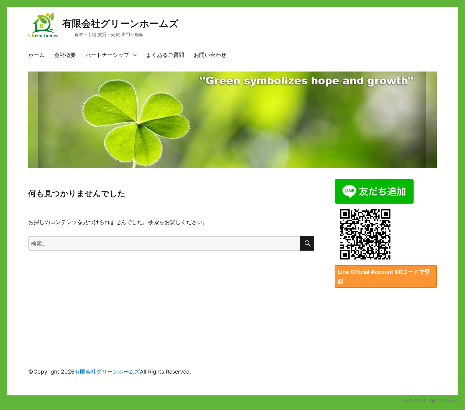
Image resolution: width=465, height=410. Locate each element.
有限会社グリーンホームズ (120, 23)
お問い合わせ (210, 55)
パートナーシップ (107, 55)
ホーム (36, 55)
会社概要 (65, 55)
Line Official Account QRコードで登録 (384, 276)
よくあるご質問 (165, 55)
